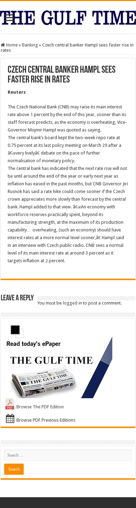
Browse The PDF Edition (40, 406)
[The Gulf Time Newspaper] (68, 16)
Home (11, 45)
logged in (72, 303)
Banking (30, 45)
